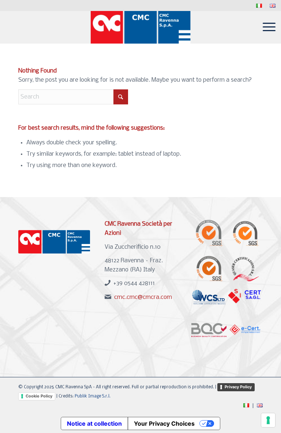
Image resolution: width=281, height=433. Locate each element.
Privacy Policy (238, 386)
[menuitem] (259, 6)
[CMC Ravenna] (141, 27)
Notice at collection (94, 423)
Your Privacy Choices (164, 423)
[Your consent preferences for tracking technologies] (268, 420)
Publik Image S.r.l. (92, 396)
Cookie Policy (39, 396)
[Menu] (265, 27)
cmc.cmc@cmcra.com (143, 297)
